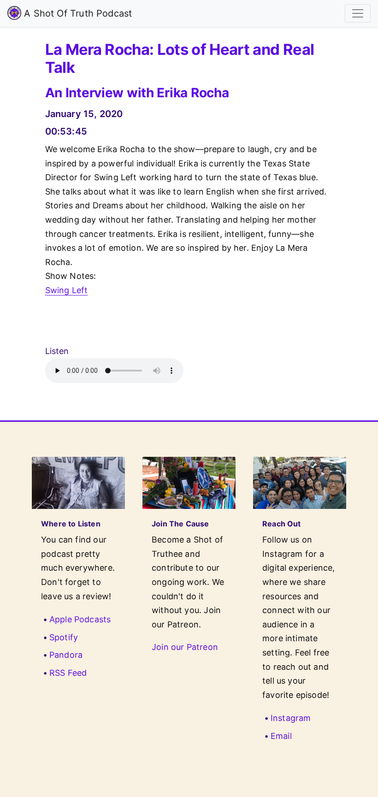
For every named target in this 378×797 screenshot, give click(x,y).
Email (281, 736)
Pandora (66, 655)
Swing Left (66, 290)
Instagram (291, 718)
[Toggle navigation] (358, 13)
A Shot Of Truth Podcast (76, 13)
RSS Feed (68, 673)
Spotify (63, 637)
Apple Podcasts (80, 619)
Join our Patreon (185, 647)
